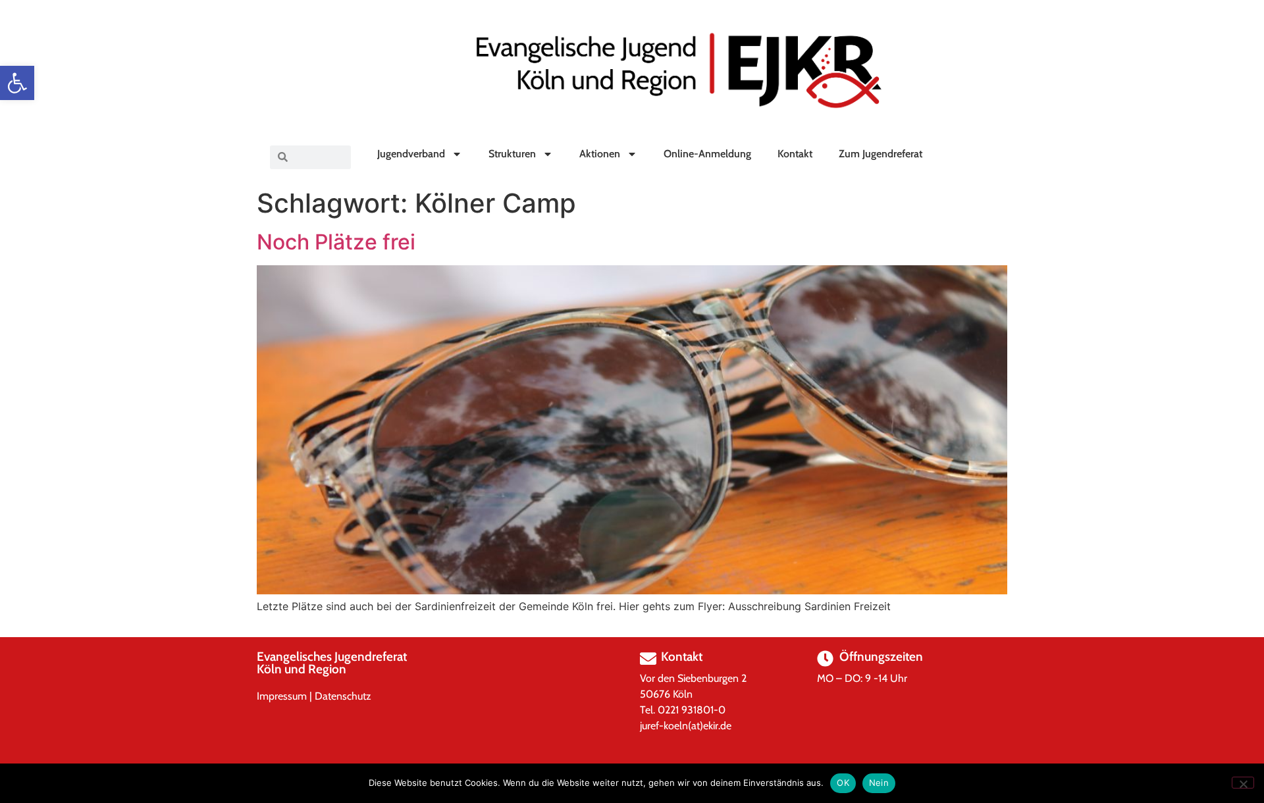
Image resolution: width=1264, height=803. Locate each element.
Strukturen (512, 153)
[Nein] (1243, 783)
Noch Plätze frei (336, 242)
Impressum (282, 696)
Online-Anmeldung (707, 153)
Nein (879, 782)
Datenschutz (343, 696)
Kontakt (794, 153)
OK (843, 782)
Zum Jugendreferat (880, 153)
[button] (17, 83)
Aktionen (599, 153)
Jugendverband (411, 153)
